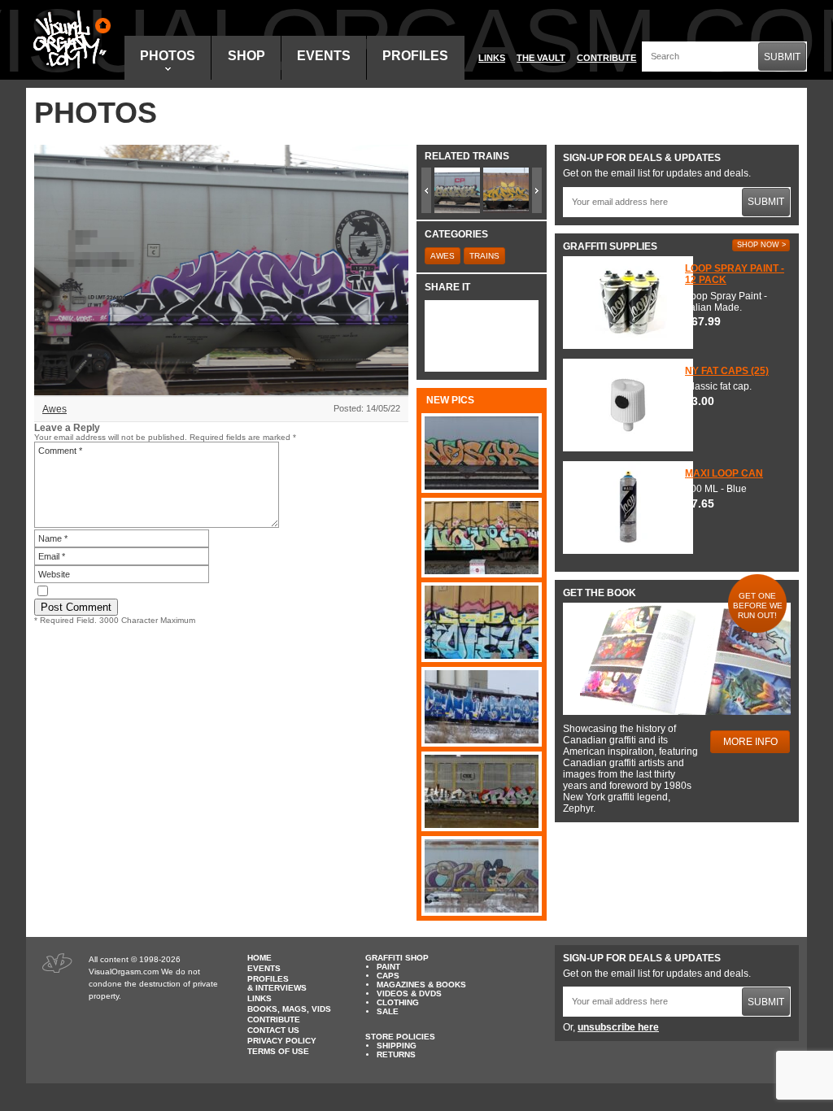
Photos (167, 56)
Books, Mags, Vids (289, 1008)
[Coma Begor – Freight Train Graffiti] (481, 707)
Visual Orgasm (69, 40)
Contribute (606, 58)
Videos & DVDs (409, 993)
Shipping (396, 1045)
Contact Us (273, 1030)
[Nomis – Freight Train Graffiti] (481, 537)
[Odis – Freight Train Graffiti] (481, 876)
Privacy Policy (281, 1040)
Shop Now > (761, 245)
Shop (246, 56)
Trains (484, 255)
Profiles (415, 56)
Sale (388, 1011)
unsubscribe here (618, 1027)
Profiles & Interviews (277, 983)
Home (259, 957)
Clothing (398, 1002)
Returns (396, 1054)
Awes (54, 409)
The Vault (541, 58)
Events (324, 56)
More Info (750, 741)
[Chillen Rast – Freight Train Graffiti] (481, 791)
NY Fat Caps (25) (727, 371)
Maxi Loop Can (724, 473)
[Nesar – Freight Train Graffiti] (481, 453)
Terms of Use (278, 1051)
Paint (388, 966)
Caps (388, 975)
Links (491, 58)
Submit (782, 57)
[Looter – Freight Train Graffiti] (481, 622)
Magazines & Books (421, 984)
